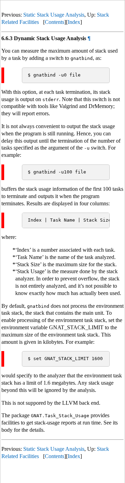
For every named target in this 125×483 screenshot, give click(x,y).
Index (74, 22)
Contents (54, 22)
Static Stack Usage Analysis (53, 15)
